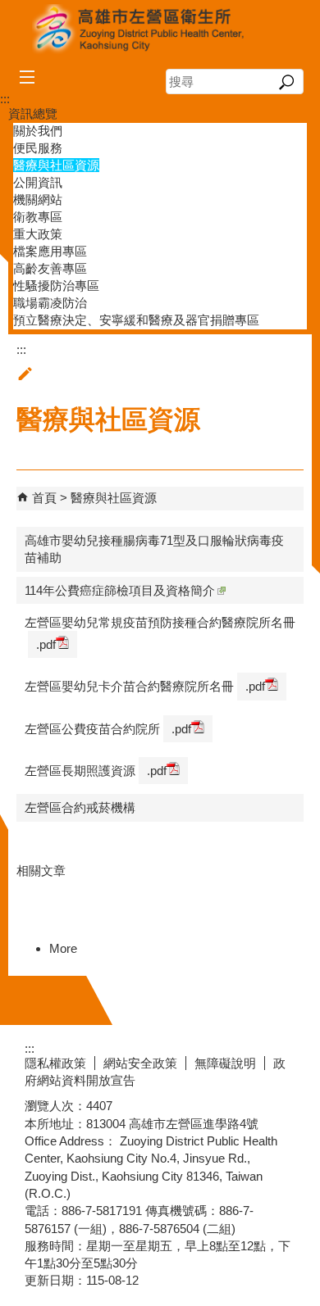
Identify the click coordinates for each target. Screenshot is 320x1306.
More (63, 948)
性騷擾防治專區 (56, 285)
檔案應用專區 (50, 251)
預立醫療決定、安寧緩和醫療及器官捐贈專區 (136, 320)
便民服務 (37, 148)
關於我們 (37, 131)
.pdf (46, 644)
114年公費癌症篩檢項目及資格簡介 (120, 590)
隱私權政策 (55, 1063)
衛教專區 (37, 217)
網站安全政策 (140, 1063)
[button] (286, 82)
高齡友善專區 (50, 268)
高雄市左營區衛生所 (160, 29)
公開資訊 (37, 182)
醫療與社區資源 (56, 165)
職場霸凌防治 (50, 303)
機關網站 (37, 199)
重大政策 (37, 234)
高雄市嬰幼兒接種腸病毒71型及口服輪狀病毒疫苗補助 (154, 549)
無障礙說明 (225, 1063)
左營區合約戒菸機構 (80, 807)
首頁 (44, 498)
